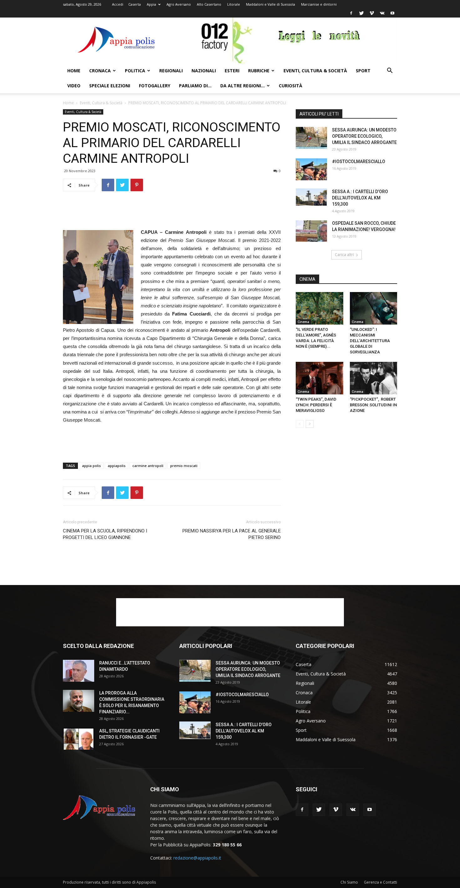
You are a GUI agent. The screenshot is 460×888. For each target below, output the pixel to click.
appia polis (91, 465)
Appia (151, 4)
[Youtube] (392, 13)
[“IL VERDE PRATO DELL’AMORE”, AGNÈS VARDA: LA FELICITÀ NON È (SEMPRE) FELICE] (319, 308)
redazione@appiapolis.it (197, 858)
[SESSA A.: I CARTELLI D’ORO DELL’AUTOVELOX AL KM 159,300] (311, 197)
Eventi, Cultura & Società (315, 71)
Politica (135, 71)
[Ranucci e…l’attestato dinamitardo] (78, 671)
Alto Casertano (209, 4)
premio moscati (183, 465)
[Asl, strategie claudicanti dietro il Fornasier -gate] (78, 739)
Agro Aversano (178, 4)
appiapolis (116, 465)
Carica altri (344, 254)
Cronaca (100, 71)
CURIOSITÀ (290, 86)
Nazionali (204, 71)
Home (73, 71)
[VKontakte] (382, 13)
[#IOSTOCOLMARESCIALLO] (311, 169)
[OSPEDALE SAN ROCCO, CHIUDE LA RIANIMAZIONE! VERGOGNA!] (311, 231)
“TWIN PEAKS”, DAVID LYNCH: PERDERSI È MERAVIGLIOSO (316, 405)
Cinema (303, 322)
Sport (363, 71)
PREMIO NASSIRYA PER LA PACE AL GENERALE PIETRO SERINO (231, 534)
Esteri (232, 71)
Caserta (134, 4)
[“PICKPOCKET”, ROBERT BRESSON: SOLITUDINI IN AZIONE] (373, 378)
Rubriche (258, 71)
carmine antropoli (147, 465)
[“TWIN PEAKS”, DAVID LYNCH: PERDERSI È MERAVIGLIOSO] (319, 378)
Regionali (171, 71)
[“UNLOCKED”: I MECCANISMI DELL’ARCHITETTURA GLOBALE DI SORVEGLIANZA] (373, 308)
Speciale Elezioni (109, 86)
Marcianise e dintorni (319, 4)
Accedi (117, 4)
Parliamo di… (195, 86)
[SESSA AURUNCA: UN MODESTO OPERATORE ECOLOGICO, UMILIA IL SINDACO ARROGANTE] (311, 138)
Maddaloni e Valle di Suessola (270, 4)
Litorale (233, 4)
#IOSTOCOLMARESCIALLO (358, 161)
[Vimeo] (371, 13)
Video (73, 86)
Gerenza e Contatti (380, 882)
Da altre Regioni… (242, 86)
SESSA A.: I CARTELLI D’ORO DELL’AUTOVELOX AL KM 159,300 (360, 198)
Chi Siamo (349, 882)
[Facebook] (351, 13)
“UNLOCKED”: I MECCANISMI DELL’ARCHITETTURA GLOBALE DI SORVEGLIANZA (370, 340)
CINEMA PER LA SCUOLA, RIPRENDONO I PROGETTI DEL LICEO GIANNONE (105, 534)
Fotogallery (154, 86)
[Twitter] (361, 13)
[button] (389, 71)
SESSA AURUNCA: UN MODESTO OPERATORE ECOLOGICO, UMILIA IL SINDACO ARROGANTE (364, 136)
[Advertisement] (172, 212)
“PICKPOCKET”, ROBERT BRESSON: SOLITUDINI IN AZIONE (373, 405)
